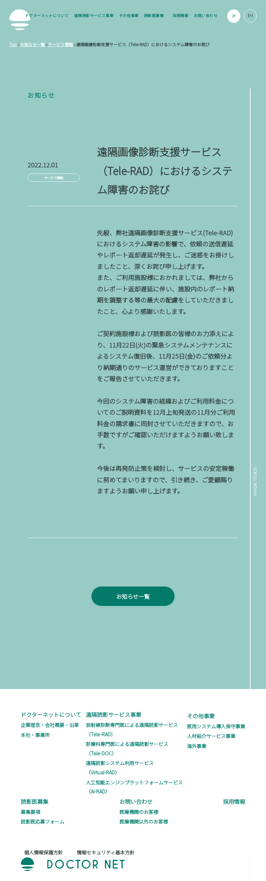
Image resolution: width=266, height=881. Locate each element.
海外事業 (196, 745)
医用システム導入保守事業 (216, 726)
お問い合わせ (206, 15)
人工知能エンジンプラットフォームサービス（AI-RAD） (134, 787)
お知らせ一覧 (133, 596)
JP (234, 16)
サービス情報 (53, 177)
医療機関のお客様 (138, 811)
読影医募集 (154, 15)
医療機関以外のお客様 (143, 821)
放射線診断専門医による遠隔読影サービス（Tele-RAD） (132, 729)
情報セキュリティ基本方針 (106, 852)
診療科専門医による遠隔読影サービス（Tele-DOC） (127, 748)
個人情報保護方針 (43, 852)
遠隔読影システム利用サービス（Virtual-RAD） (120, 767)
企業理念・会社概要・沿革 (50, 724)
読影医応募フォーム (42, 821)
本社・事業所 (35, 734)
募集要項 (30, 811)
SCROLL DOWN (255, 481)
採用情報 (181, 15)
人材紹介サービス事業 (211, 735)
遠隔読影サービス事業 (94, 15)
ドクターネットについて (47, 15)
